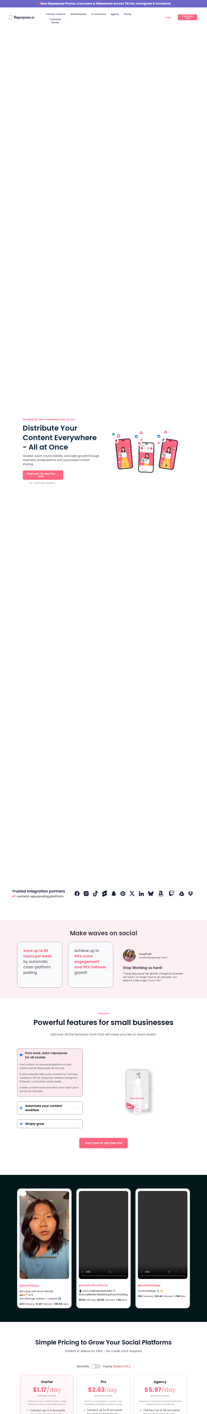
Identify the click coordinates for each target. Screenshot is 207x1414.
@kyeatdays (29, 1285)
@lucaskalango (149, 1285)
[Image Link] (21, 17)
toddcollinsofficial (95, 1285)
